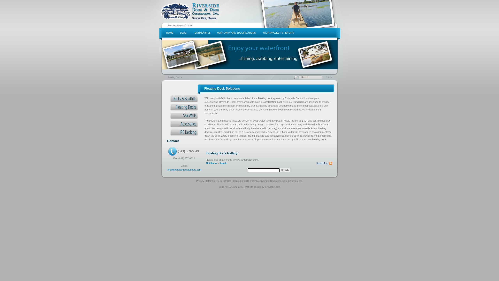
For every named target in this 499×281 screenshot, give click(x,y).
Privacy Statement (205, 181)
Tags (326, 163)
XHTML (229, 187)
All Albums (211, 163)
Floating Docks (175, 77)
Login (329, 77)
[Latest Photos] (330, 163)
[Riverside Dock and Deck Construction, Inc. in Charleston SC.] (190, 4)
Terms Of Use (224, 181)
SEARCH (319, 81)
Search (222, 163)
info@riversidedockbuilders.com (184, 169)
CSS (240, 187)
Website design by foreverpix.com (262, 187)
